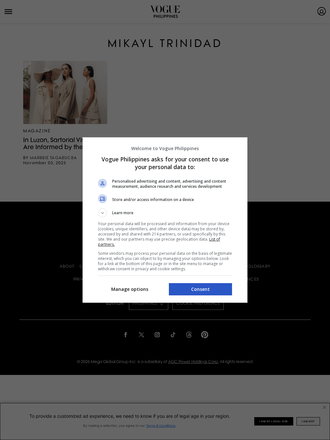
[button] (165, 212)
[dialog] (165, 220)
